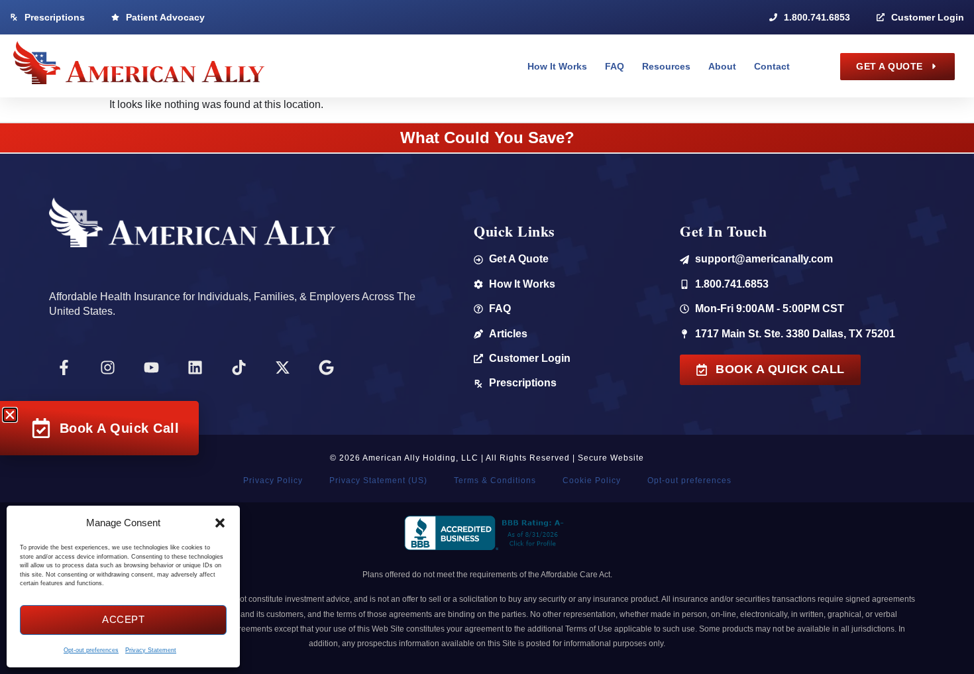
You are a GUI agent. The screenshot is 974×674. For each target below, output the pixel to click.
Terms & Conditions (495, 480)
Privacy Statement (150, 650)
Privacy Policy (273, 480)
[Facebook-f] (64, 368)
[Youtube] (151, 368)
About (722, 66)
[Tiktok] (239, 368)
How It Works (557, 66)
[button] (220, 523)
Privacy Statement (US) (378, 480)
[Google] (326, 368)
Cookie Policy (592, 480)
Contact (772, 66)
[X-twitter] (283, 368)
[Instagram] (108, 368)
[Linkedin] (195, 368)
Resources (666, 66)
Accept (123, 619)
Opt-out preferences (91, 650)
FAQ (614, 66)
